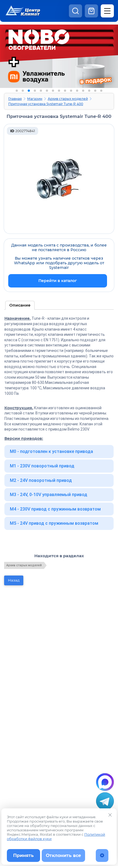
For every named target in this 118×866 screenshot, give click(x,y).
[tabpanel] (59, 59)
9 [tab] (65, 91)
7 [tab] (53, 91)
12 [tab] (83, 91)
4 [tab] (35, 91)
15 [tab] (101, 91)
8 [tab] (59, 91)
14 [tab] (95, 91)
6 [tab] (47, 91)
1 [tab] (17, 91)
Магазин (34, 99)
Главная (15, 99)
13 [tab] (89, 91)
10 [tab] (71, 91)
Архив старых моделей (68, 99)
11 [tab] (77, 91)
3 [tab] (29, 91)
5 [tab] (41, 91)
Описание (19, 305)
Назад (13, 580)
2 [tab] (23, 91)
